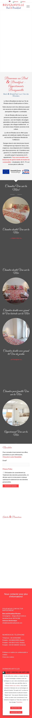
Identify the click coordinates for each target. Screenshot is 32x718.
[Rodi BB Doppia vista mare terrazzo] (16, 250)
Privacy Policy (7, 469)
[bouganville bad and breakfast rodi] (13, 6)
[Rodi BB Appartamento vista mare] (16, 412)
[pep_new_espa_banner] (16, 171)
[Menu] (27, 6)
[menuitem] (27, 6)
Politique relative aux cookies (12, 685)
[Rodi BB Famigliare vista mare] (16, 372)
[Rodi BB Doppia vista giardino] (16, 331)
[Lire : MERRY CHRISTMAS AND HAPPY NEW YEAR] (4, 673)
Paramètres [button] (19, 702)
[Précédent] (5, 546)
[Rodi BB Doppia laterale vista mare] (16, 291)
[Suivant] (26, 546)
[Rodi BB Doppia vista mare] (16, 210)
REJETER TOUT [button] (16, 708)
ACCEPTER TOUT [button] (16, 712)
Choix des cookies (8, 657)
